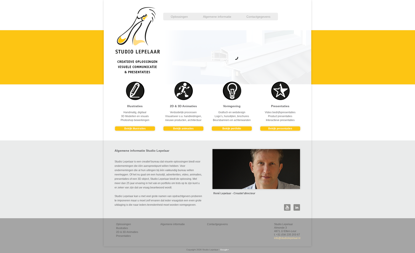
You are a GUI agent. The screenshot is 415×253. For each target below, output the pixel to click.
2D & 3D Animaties (127, 232)
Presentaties (123, 235)
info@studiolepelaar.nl (287, 238)
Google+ (224, 249)
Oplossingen (179, 16)
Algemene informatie (217, 16)
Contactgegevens (258, 16)
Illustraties (122, 228)
